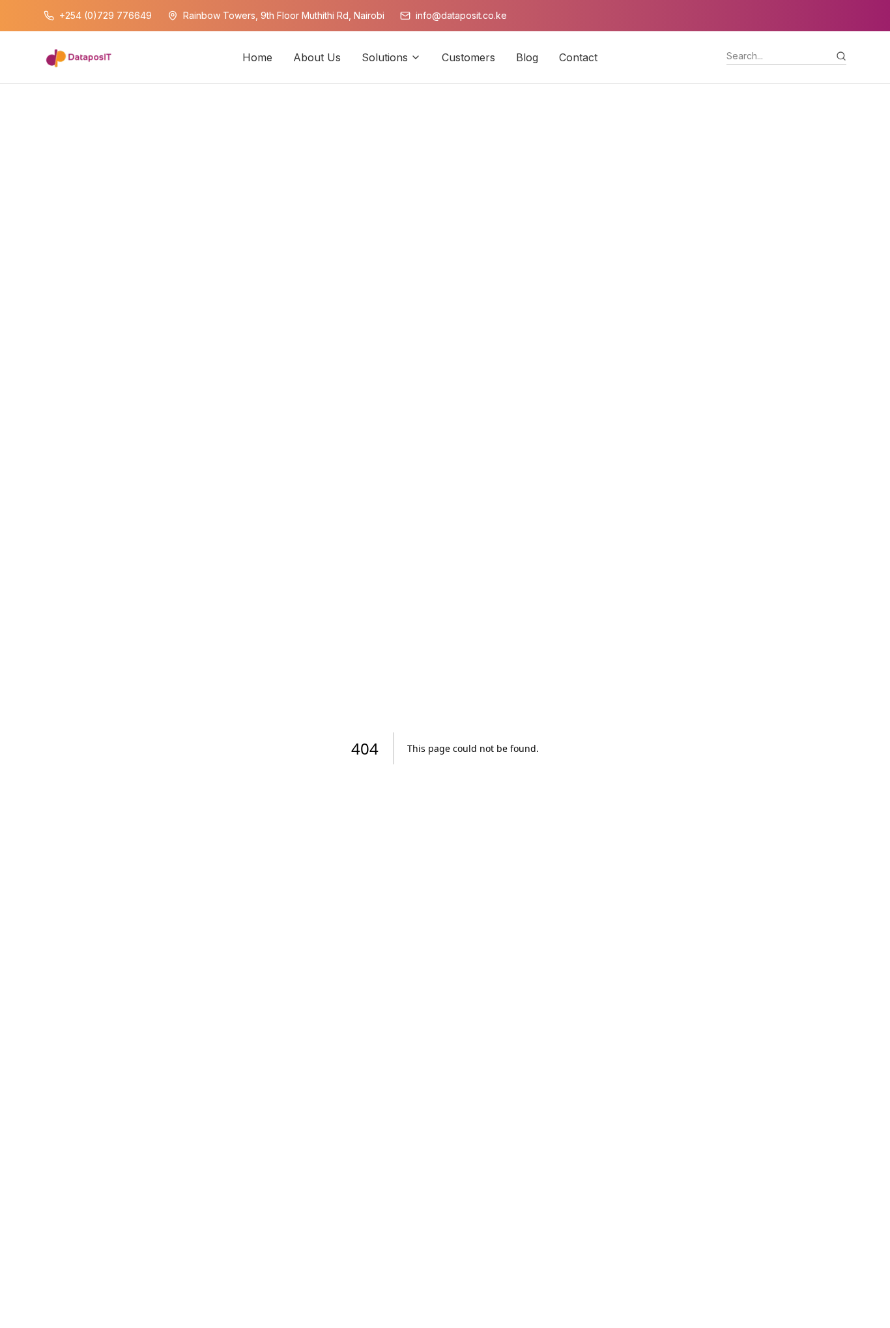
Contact (578, 57)
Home (257, 57)
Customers (468, 57)
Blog (527, 57)
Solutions (385, 57)
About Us (317, 57)
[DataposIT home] (78, 57)
